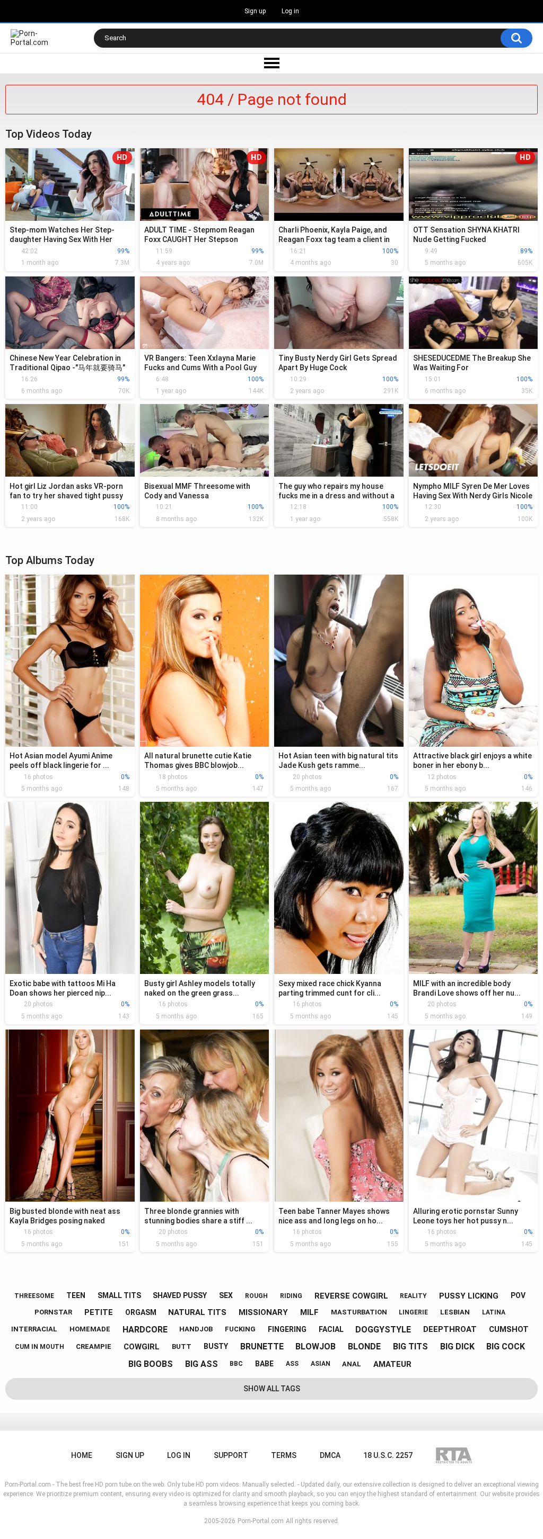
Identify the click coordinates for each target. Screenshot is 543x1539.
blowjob (315, 1346)
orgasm (140, 1312)
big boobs (150, 1364)
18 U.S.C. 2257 (388, 1455)
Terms (283, 1455)
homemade (89, 1329)
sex (226, 1295)
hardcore (145, 1330)
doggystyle (383, 1330)
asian (320, 1363)
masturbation (359, 1312)
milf (309, 1312)
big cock (505, 1346)
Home (81, 1455)
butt (181, 1346)
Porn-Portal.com (261, 1521)
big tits (410, 1346)
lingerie (413, 1312)
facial (331, 1329)
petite (98, 1312)
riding (291, 1296)
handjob (196, 1329)
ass (292, 1363)
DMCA (330, 1455)
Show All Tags (271, 1388)
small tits (119, 1295)
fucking (240, 1329)
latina (493, 1312)
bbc (236, 1363)
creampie (93, 1346)
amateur (392, 1364)
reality (413, 1296)
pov (518, 1295)
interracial (34, 1329)
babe (264, 1363)
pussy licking (468, 1296)
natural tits (197, 1312)
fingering (287, 1329)
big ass (201, 1364)
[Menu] (271, 63)
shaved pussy (180, 1295)
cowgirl (142, 1347)
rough (256, 1296)
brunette (262, 1346)
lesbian (455, 1312)
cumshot (509, 1329)
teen (75, 1295)
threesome (34, 1296)
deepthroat (450, 1329)
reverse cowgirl (351, 1296)
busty (216, 1346)
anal (351, 1364)
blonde (364, 1346)
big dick (457, 1346)
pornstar (53, 1312)
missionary (263, 1312)
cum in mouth (39, 1346)
